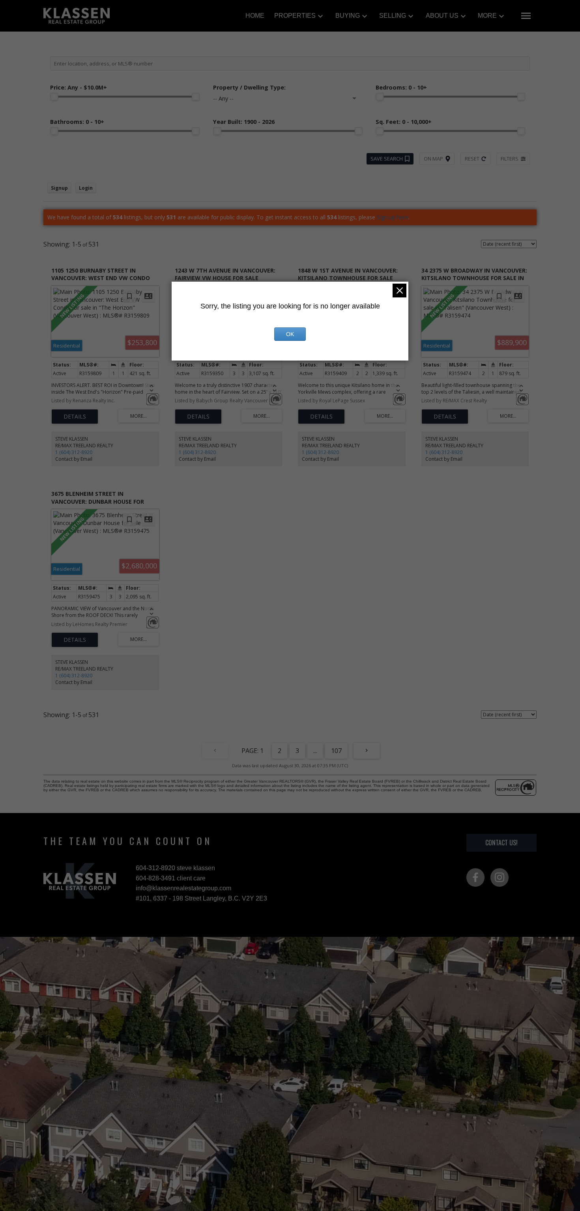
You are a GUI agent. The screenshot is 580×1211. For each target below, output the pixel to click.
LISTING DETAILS (75, 416)
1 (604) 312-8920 (73, 452)
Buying (347, 15)
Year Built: (244, 121)
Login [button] (86, 188)
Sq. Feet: (404, 121)
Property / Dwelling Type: (249, 87)
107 (336, 750)
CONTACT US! (501, 842)
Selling (392, 15)
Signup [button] (59, 188)
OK (290, 334)
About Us (442, 15)
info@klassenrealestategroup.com (183, 888)
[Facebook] (475, 877)
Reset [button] (472, 158)
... (315, 750)
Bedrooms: (401, 87)
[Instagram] (499, 877)
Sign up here (392, 217)
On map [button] (433, 158)
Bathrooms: (77, 121)
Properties (295, 15)
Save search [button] (386, 158)
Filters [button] (509, 158)
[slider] (54, 97)
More (487, 15)
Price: (78, 87)
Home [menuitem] (254, 15)
